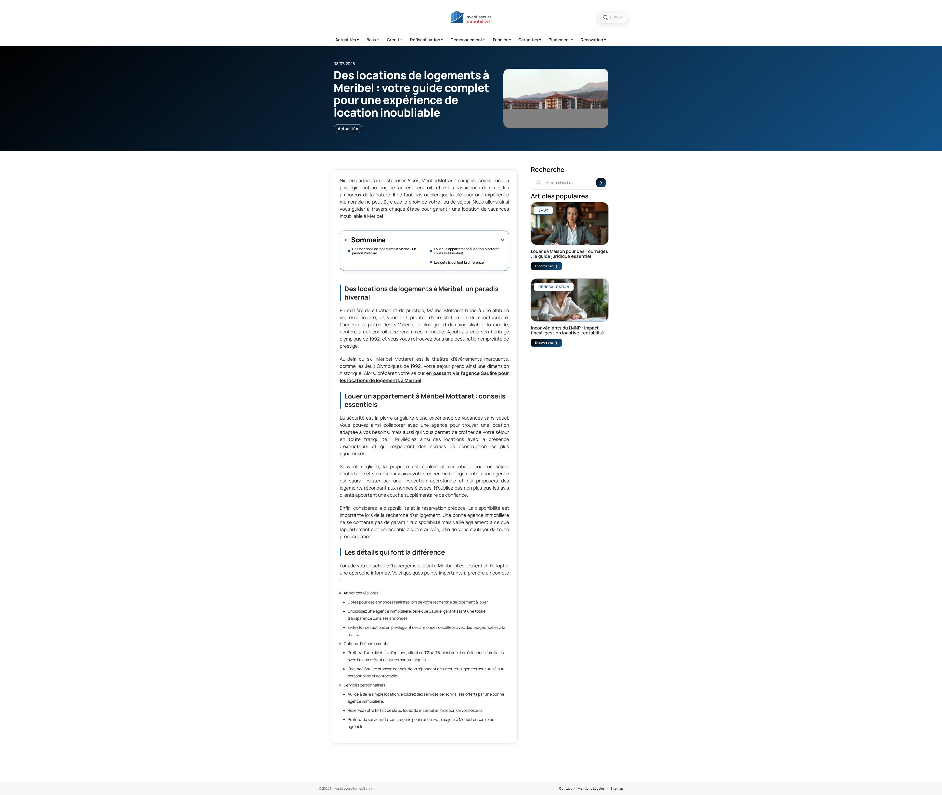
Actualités (348, 128)
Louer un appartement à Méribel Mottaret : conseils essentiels (467, 251)
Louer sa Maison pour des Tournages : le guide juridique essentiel (569, 253)
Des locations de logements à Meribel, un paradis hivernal (384, 251)
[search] (605, 17)
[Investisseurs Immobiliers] (471, 17)
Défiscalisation (553, 286)
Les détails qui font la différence (459, 262)
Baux (543, 210)
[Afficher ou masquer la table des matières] (444, 240)
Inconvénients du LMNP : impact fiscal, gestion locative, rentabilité (567, 330)
